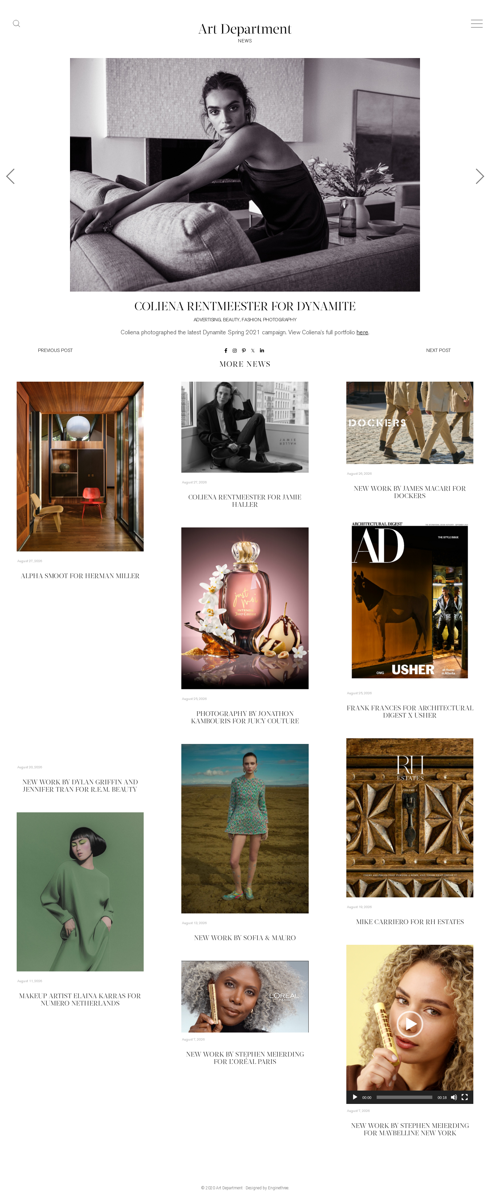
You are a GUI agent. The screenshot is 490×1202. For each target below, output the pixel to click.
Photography (280, 320)
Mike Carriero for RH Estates (410, 922)
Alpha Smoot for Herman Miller (80, 576)
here (362, 333)
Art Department (229, 1188)
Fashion (251, 320)
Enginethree (278, 1188)
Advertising (207, 320)
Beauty (231, 320)
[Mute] (454, 1097)
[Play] (355, 1097)
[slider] (404, 1097)
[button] (410, 1024)
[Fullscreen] (464, 1097)
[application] (409, 1024)
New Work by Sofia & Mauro (245, 938)
